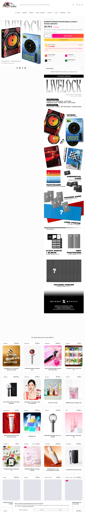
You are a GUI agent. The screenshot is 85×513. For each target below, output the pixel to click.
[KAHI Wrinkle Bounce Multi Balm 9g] (73, 422)
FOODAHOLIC (6, 443)
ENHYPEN (47, 410)
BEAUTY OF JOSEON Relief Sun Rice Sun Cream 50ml (73, 503)
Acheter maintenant (64, 39)
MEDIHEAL (68, 376)
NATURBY (68, 343)
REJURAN (5, 343)
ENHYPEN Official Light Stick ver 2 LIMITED (52, 436)
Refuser (60, 509)
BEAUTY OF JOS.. (48, 477)
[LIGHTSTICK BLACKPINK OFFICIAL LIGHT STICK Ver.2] (53, 355)
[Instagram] (17, 68)
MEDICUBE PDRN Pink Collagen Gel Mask (32, 469)
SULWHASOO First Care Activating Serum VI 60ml (52, 469)
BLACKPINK (47, 343)
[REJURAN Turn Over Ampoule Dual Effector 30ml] (11, 355)
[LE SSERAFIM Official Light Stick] (73, 456)
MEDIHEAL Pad (32, 436)
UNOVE (4, 477)
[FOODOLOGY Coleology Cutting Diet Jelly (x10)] (32, 389)
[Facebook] (20, 68)
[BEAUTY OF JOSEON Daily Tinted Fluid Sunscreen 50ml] (53, 489)
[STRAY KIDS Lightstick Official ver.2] (32, 355)
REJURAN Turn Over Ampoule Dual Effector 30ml (11, 369)
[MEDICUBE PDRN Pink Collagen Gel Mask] (32, 456)
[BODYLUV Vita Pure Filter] (32, 489)
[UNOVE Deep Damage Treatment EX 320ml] (11, 489)
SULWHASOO (47, 443)
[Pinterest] (25, 68)
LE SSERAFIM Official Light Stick (74, 469)
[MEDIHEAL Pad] (32, 422)
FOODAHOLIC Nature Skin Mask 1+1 (11, 469)
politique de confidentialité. (28, 506)
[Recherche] (73, 4)
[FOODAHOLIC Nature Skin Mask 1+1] (11, 456)
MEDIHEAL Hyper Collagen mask (74, 402)
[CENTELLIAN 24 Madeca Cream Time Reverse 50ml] (11, 422)
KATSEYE (5, 510)
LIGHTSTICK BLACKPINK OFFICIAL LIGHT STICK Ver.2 (53, 369)
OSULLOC (47, 376)
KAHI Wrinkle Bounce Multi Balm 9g (73, 436)
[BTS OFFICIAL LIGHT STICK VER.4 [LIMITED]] (11, 389)
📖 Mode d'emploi (49, 68)
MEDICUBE (26, 443)
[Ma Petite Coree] (10, 4)
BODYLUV (26, 477)
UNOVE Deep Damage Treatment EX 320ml (11, 503)
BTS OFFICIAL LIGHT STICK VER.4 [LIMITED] (11, 402)
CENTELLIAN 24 (6, 410)
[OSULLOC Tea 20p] (53, 389)
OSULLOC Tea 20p (52, 402)
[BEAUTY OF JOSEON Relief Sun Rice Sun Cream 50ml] (73, 489)
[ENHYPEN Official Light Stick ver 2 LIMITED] (53, 422)
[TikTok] (22, 68)
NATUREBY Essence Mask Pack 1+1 (73, 369)
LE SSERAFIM (68, 443)
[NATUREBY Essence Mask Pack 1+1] (73, 355)
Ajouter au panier (68, 35)
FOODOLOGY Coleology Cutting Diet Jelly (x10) (32, 402)
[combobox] (47, 4)
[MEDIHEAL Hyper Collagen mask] (73, 389)
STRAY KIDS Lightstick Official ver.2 (32, 369)
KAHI (67, 410)
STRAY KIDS (26, 343)
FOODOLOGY (26, 376)
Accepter (42, 509)
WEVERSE (5, 376)
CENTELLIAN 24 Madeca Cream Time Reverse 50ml (11, 436)
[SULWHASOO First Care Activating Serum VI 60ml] (53, 456)
